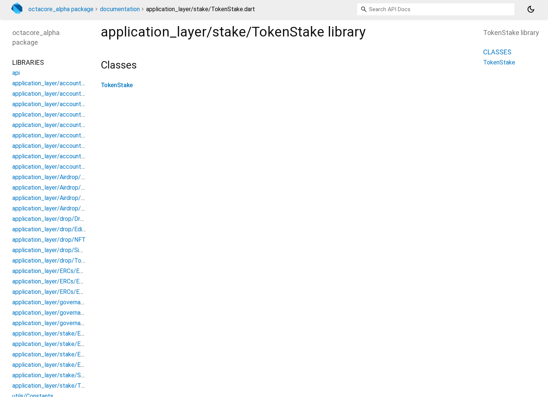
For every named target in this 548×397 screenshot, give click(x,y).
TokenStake (117, 85)
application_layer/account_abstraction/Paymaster (79, 124)
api (16, 72)
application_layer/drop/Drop (49, 218)
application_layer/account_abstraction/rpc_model (79, 135)
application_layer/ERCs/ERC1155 (56, 291)
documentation (120, 9)
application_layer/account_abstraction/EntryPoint (78, 104)
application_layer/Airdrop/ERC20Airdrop (64, 187)
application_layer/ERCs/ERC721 (54, 281)
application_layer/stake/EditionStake (61, 333)
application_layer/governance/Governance (68, 302)
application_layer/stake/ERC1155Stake (64, 364)
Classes (497, 52)
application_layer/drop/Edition (52, 229)
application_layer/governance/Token (60, 323)
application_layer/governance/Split (58, 312)
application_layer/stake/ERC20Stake (61, 343)
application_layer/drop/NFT (49, 239)
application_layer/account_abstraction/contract (76, 93)
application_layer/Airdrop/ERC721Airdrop (66, 197)
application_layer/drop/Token (51, 260)
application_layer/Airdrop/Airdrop (56, 177)
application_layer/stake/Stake (52, 375)
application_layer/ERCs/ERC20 (53, 270)
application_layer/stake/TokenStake (60, 385)
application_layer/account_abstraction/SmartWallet (81, 156)
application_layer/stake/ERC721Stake (63, 354)
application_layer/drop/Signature (55, 250)
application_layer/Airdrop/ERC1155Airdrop (68, 208)
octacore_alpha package (61, 9)
